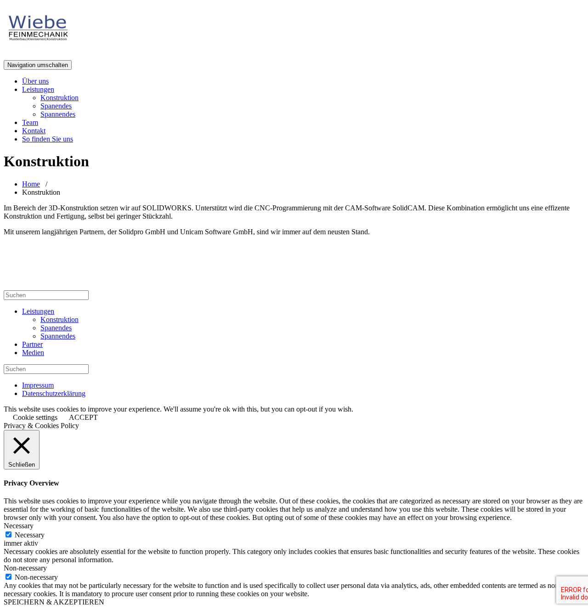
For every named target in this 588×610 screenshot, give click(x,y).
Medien (33, 352)
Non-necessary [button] (25, 568)
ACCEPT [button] (83, 417)
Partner (32, 344)
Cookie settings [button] (35, 417)
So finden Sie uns (47, 139)
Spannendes (57, 114)
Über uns (35, 81)
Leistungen (38, 89)
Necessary (30, 535)
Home (31, 184)
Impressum (38, 385)
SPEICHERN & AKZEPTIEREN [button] (54, 602)
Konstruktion (59, 98)
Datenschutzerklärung (53, 393)
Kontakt (33, 131)
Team (30, 122)
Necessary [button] (19, 526)
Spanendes (56, 106)
